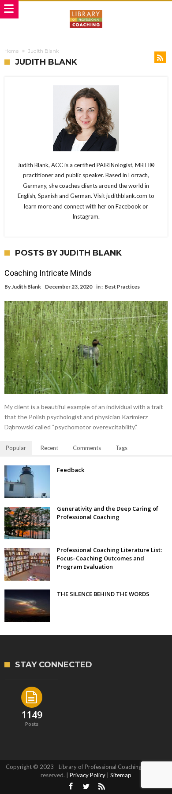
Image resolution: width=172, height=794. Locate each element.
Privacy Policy (87, 775)
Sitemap (120, 775)
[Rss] (101, 786)
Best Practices (122, 286)
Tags (121, 447)
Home (11, 51)
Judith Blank (26, 286)
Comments (87, 447)
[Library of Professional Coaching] (86, 10)
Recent (49, 447)
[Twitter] (86, 786)
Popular (16, 447)
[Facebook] (71, 786)
